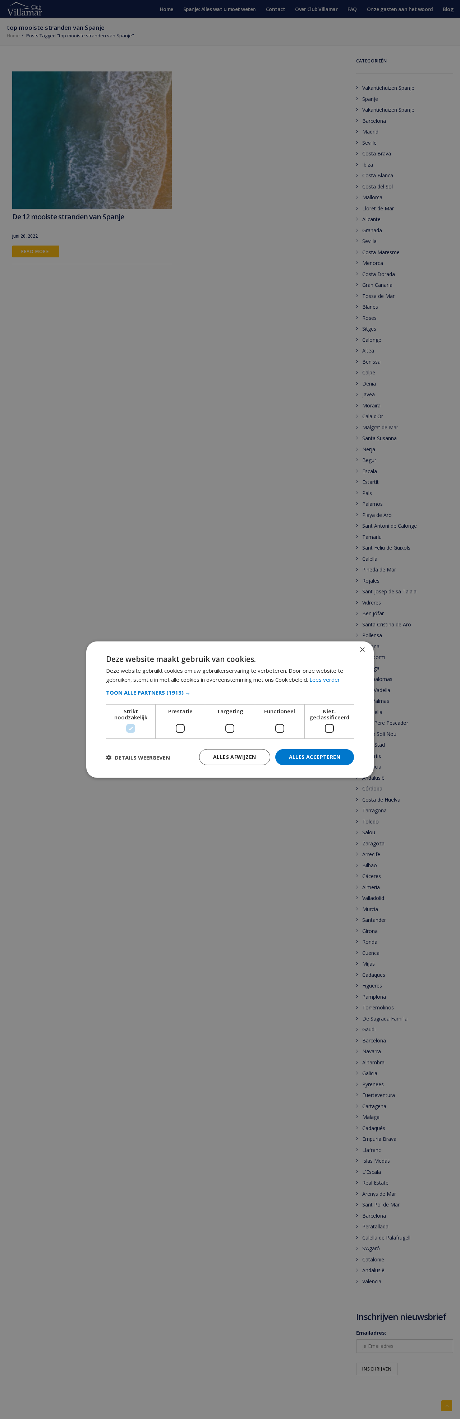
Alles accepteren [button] (314, 756)
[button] (230, 692)
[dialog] (230, 709)
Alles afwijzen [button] (234, 756)
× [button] (362, 649)
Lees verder (324, 679)
